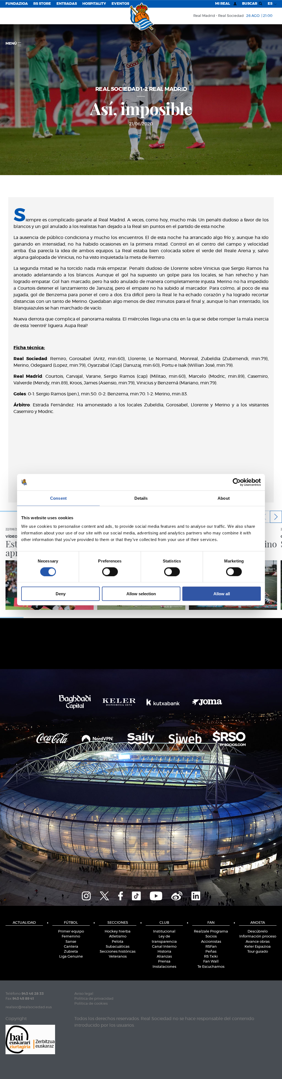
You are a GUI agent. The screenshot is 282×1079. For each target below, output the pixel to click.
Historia (164, 951)
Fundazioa (17, 4)
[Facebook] (120, 895)
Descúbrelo (258, 931)
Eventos (120, 4)
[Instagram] (86, 895)
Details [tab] (141, 498)
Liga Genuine (71, 956)
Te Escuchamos (210, 967)
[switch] (110, 571)
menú (12, 43)
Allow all (221, 593)
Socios (211, 936)
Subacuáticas (117, 946)
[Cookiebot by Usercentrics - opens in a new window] (237, 482)
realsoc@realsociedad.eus (29, 1007)
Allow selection (141, 593)
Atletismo (117, 936)
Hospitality (94, 4)
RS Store (42, 4)
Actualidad (24, 923)
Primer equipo (71, 931)
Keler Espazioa (258, 946)
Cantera (71, 946)
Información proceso (257, 936)
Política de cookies (91, 1003)
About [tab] (224, 498)
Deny (61, 593)
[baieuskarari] (30, 1039)
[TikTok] (136, 895)
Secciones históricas (117, 951)
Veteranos (118, 956)
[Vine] (176, 895)
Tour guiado (257, 951)
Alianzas (164, 956)
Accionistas (211, 942)
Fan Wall (211, 961)
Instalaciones (164, 967)
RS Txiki (211, 956)
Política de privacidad (93, 999)
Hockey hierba (118, 931)
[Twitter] (104, 895)
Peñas (210, 951)
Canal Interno (164, 946)
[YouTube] (156, 895)
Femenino (71, 936)
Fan (211, 923)
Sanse (71, 942)
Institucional (164, 931)
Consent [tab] (58, 498)
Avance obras (258, 942)
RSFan (211, 946)
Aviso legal (83, 994)
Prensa (164, 961)
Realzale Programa (211, 931)
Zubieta (71, 951)
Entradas (66, 4)
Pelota (117, 942)
